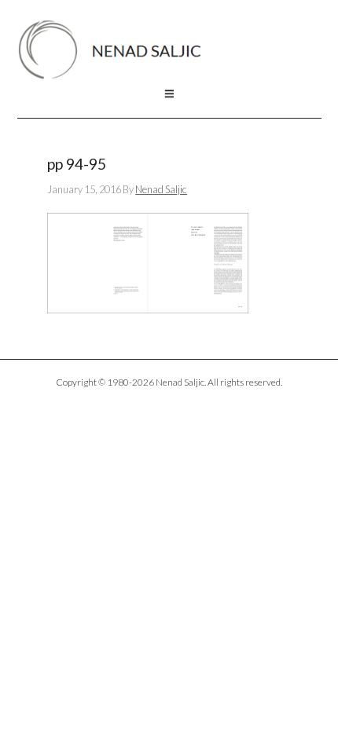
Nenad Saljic (117, 49)
